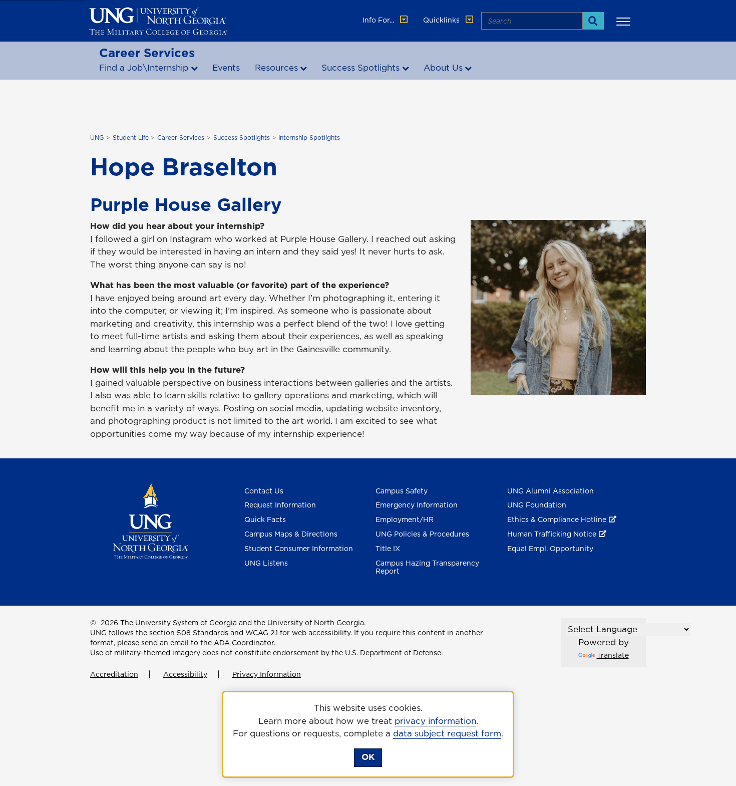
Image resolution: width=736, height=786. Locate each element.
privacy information (435, 721)
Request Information (280, 505)
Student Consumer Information (298, 549)
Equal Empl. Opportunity (550, 549)
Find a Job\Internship (143, 68)
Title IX (388, 549)
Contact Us (263, 491)
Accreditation (114, 674)
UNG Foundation (536, 505)
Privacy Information (266, 674)
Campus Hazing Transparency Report (427, 567)
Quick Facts (265, 519)
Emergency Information (417, 505)
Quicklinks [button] (442, 20)
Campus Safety (402, 491)
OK (368, 757)
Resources (276, 68)
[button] (624, 21)
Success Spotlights (360, 68)
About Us (443, 68)
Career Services (147, 52)
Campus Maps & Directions (290, 534)
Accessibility (185, 674)
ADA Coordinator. (244, 643)
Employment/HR (405, 519)
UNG (97, 137)
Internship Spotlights (309, 137)
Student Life (131, 137)
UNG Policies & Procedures (422, 534)
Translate (613, 655)
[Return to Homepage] (150, 520)
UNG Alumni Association (550, 491)
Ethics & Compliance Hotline (556, 519)
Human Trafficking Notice (551, 534)
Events (226, 68)
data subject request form (447, 733)
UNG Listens (266, 563)
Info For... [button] (379, 20)
